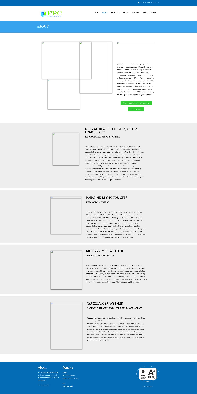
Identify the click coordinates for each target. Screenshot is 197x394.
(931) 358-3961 (68, 386)
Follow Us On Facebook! (149, 3)
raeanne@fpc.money (70, 378)
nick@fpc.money (69, 375)
